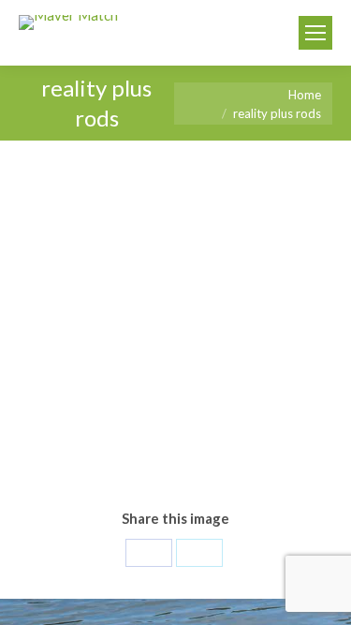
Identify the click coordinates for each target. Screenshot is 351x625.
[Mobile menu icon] (315, 33)
